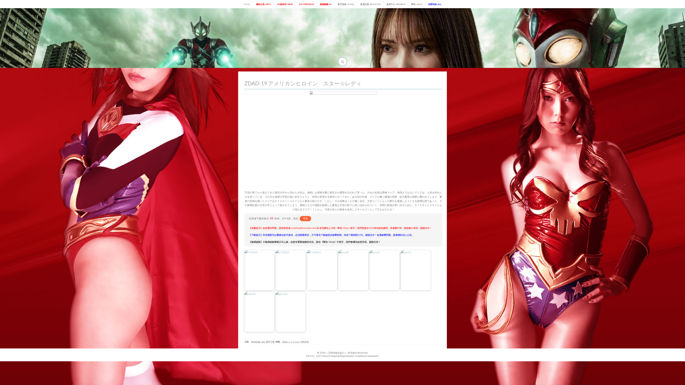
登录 (305, 218)
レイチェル (293, 341)
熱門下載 (270, 341)
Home (246, 4)
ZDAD (285, 341)
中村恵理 (304, 341)
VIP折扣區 (255, 341)
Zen (263, 341)
